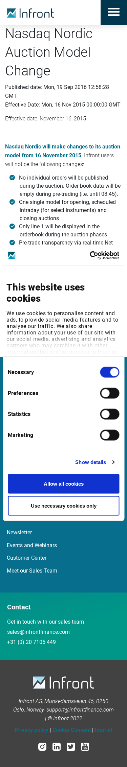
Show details (90, 462)
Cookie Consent (71, 730)
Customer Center (26, 558)
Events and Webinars (32, 545)
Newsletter (19, 532)
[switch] (109, 393)
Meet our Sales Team (32, 570)
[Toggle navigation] (114, 12)
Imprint (103, 730)
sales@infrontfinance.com (38, 632)
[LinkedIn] (56, 746)
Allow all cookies (64, 483)
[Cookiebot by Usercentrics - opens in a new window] (90, 255)
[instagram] (42, 746)
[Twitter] (70, 746)
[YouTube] (85, 746)
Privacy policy (31, 730)
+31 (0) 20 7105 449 (31, 642)
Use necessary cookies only (64, 506)
